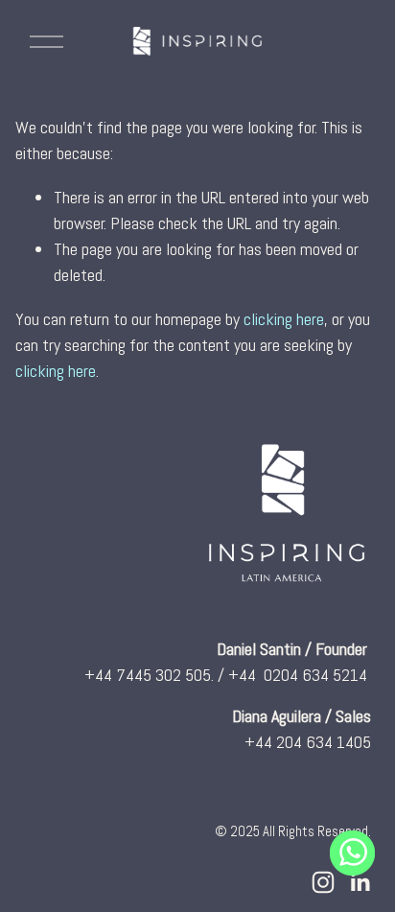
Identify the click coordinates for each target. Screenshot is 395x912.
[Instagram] (323, 882)
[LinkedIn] (359, 882)
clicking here (284, 319)
